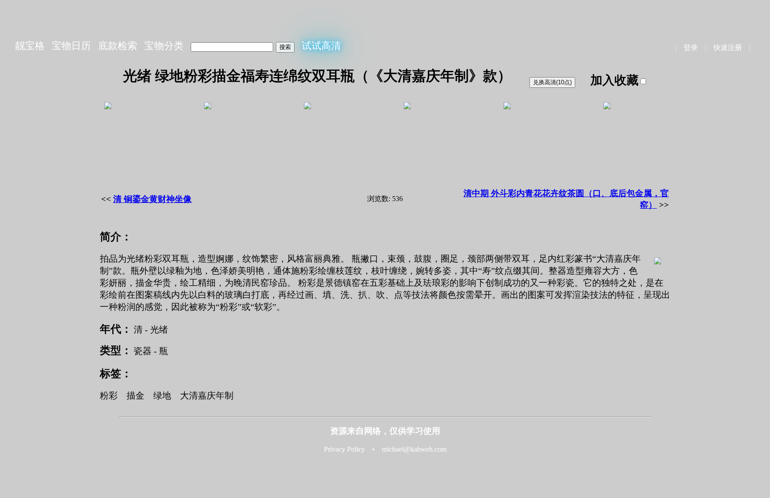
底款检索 (117, 45)
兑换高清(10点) (552, 82)
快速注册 (727, 47)
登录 (691, 47)
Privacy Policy (344, 449)
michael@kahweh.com (414, 449)
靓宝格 (30, 45)
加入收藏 (614, 80)
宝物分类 (164, 45)
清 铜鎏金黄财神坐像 (152, 199)
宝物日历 (71, 45)
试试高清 (321, 45)
